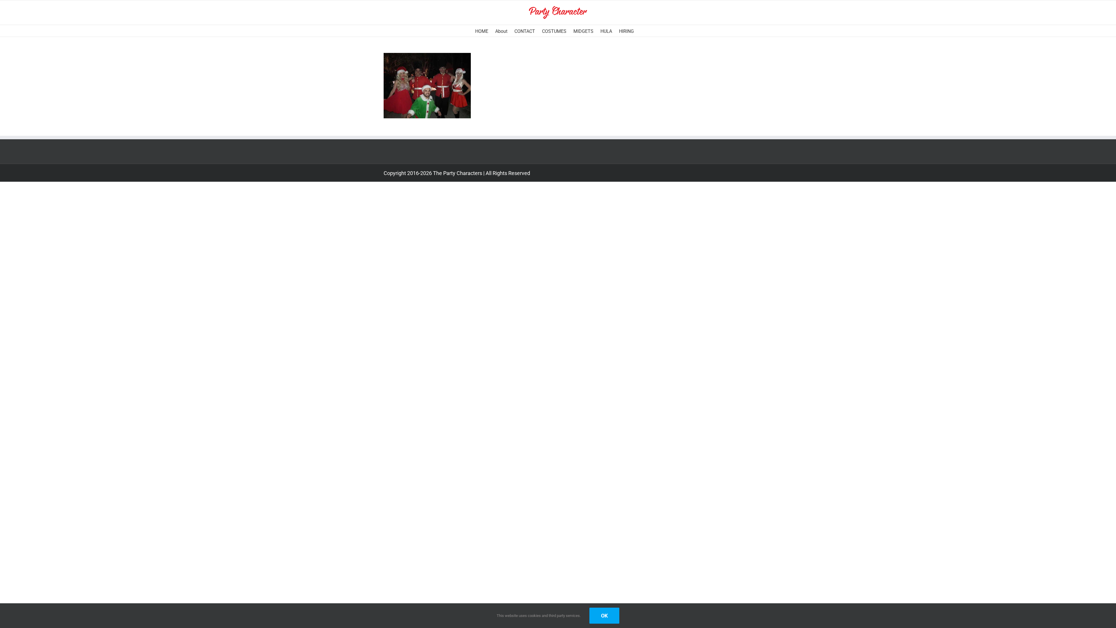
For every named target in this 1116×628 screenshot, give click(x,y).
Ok (604, 616)
